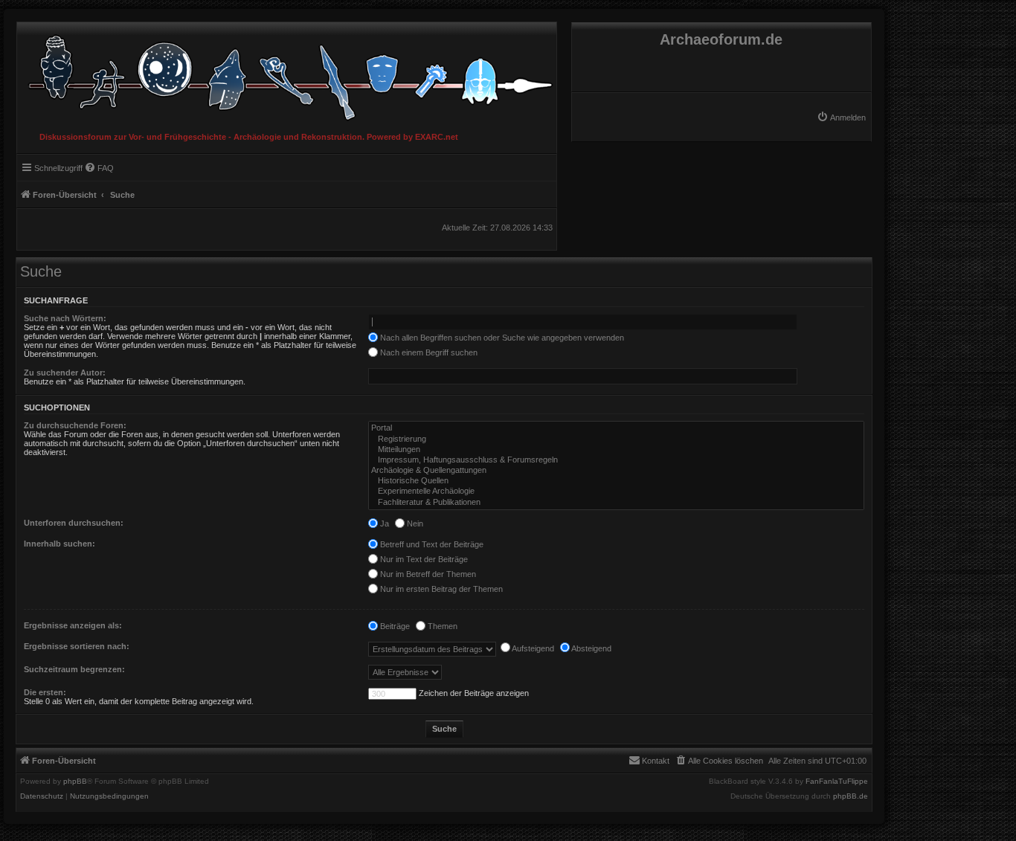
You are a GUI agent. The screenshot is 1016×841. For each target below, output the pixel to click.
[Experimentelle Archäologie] (616, 491)
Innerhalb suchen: (59, 543)
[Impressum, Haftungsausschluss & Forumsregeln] (616, 460)
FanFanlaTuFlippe (837, 781)
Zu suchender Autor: (65, 372)
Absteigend (590, 648)
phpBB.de (850, 796)
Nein (414, 523)
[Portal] (616, 428)
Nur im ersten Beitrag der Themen (440, 588)
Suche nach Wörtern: (65, 318)
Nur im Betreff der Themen (427, 574)
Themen (441, 626)
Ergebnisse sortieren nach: (76, 646)
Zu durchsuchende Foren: (75, 425)
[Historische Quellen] (616, 481)
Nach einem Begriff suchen (428, 352)
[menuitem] (841, 117)
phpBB (75, 781)
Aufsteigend (532, 648)
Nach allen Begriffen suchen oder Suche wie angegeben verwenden (501, 337)
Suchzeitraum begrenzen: (74, 669)
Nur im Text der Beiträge (423, 559)
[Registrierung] (616, 439)
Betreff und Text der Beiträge (430, 544)
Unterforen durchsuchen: (73, 522)
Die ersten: (45, 692)
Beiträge (394, 626)
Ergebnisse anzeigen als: (73, 625)
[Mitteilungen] (616, 450)
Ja (383, 523)
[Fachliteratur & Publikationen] (616, 502)
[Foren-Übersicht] (286, 74)
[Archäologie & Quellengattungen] (616, 470)
